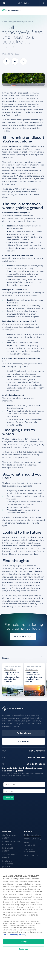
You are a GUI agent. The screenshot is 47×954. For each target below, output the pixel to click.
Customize (23, 949)
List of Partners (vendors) (14, 935)
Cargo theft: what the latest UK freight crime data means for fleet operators (12, 668)
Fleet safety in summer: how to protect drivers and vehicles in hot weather (33, 669)
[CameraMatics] (11, 10)
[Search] (4, 3)
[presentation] (35, 657)
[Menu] (44, 10)
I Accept (23, 941)
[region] (23, 911)
